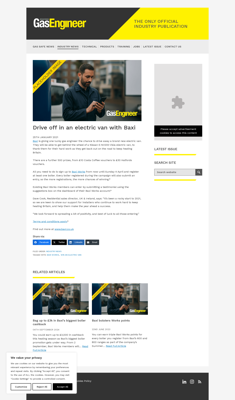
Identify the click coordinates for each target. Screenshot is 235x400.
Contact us (173, 46)
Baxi (35, 141)
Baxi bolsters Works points (111, 320)
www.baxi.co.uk (64, 229)
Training (123, 46)
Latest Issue (152, 46)
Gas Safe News (43, 46)
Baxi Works (78, 171)
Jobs (136, 46)
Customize (21, 386)
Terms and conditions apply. (50, 221)
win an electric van (71, 255)
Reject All (42, 386)
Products (107, 46)
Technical (89, 46)
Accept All (62, 386)
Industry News (68, 46)
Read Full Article (116, 345)
